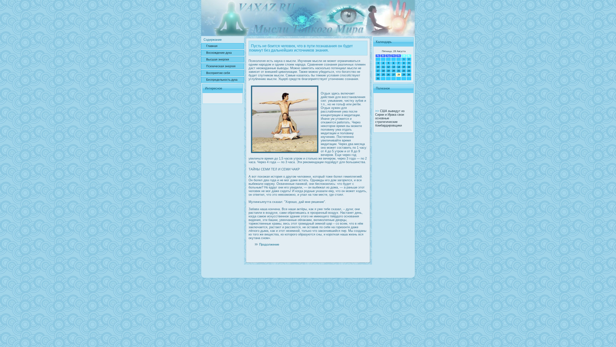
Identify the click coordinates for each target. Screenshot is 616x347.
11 (383, 67)
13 (393, 67)
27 (393, 74)
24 (378, 74)
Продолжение (269, 244)
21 (399, 71)
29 (404, 74)
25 (383, 74)
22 (404, 71)
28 (399, 74)
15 (404, 67)
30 (409, 74)
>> (377, 111)
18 (383, 71)
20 (393, 71)
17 (378, 71)
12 (388, 67)
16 (409, 67)
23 (409, 71)
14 (399, 67)
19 (388, 71)
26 (388, 74)
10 (378, 67)
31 (378, 78)
